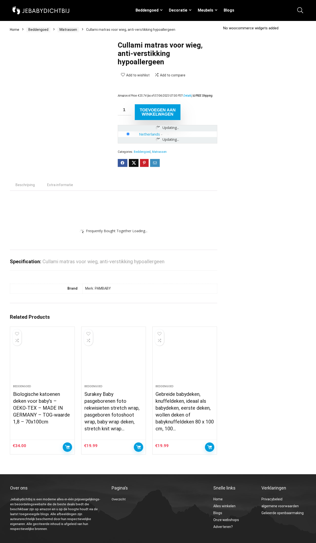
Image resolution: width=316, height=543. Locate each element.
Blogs (229, 10)
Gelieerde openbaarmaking (282, 513)
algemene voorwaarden (280, 506)
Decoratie (178, 10)
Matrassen (68, 30)
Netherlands (149, 134)
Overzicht (119, 499)
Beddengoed (147, 10)
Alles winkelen (224, 506)
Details (187, 95)
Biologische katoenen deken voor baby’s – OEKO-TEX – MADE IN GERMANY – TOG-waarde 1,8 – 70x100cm (41, 408)
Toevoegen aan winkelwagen (158, 112)
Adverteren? (223, 527)
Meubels (205, 10)
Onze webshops (226, 520)
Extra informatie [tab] (60, 185)
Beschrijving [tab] (25, 185)
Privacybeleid (271, 499)
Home (14, 30)
